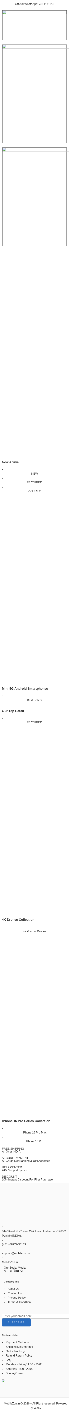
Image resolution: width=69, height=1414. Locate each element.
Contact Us (15, 1293)
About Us (13, 1288)
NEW (34, 473)
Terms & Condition (19, 1302)
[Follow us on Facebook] (8, 1271)
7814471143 (46, 4)
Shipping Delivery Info (19, 1346)
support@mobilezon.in (16, 1253)
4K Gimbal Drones (34, 931)
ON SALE (34, 491)
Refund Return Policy (19, 1355)
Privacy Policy (17, 1297)
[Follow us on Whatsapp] (21, 1271)
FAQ (9, 1359)
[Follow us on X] (5, 1271)
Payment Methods (17, 1342)
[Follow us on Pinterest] (11, 1271)
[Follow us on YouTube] (18, 1271)
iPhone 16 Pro (34, 1141)
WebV (37, 1407)
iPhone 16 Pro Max (35, 1132)
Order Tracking (15, 1351)
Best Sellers (34, 700)
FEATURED (34, 482)
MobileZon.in (10, 1262)
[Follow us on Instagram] (14, 1271)
